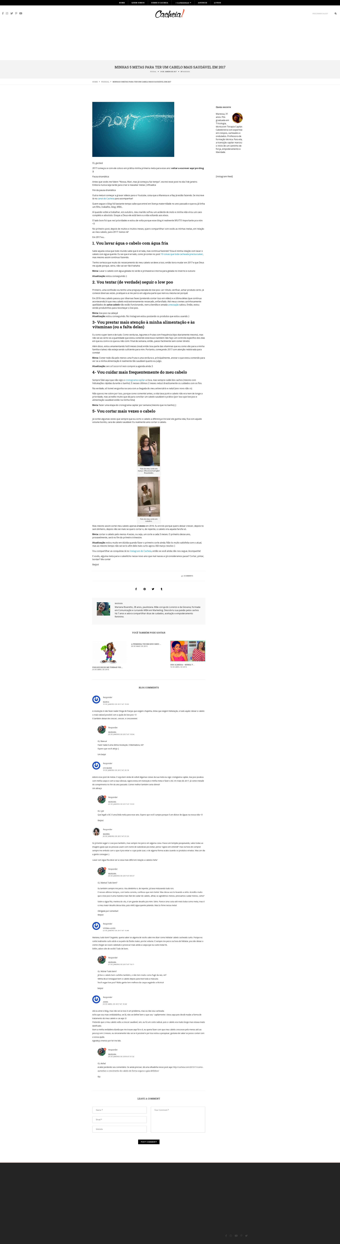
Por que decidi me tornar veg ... (107, 667)
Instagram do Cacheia (140, 551)
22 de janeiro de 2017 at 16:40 (116, 931)
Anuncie (202, 3)
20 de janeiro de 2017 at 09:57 (121, 876)
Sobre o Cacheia (159, 3)
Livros (217, 3)
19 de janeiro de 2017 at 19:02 (116, 704)
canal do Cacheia (106, 198)
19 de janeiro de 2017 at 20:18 (116, 770)
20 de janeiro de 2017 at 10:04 (121, 734)
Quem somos (137, 3)
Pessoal (153, 72)
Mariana (186, 72)
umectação (173, 304)
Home (122, 3)
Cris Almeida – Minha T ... (182, 665)
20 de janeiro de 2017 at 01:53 (116, 836)
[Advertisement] (170, 40)
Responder (107, 697)
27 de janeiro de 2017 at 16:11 (121, 964)
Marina (106, 834)
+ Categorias (182, 3)
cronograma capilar (135, 380)
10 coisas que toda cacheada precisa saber (182, 254)
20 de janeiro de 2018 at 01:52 (121, 1056)
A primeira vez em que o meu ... (146, 644)
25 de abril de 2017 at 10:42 (115, 1004)
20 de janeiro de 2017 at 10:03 (121, 804)
